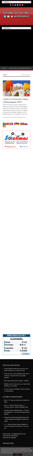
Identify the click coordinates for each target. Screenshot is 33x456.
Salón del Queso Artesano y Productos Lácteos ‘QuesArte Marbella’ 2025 (16, 406)
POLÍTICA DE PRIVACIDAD (10, 436)
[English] (10, 124)
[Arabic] (4, 124)
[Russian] (26, 124)
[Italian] (19, 124)
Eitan (5, 400)
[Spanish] (4, 126)
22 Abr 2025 (11, 117)
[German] (16, 124)
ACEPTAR (17, 454)
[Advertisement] (16, 48)
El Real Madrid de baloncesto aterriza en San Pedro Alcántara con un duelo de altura (16, 369)
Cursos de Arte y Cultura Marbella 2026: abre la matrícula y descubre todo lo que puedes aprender (16, 375)
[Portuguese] (23, 124)
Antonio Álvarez (21, 117)
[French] (13, 124)
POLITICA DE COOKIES (9, 438)
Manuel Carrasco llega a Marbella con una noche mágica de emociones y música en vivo (16, 426)
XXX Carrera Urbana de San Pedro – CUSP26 (16, 381)
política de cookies (18, 451)
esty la (6, 405)
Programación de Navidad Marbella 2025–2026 (16, 417)
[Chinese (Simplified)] (7, 124)
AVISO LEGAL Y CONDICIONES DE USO (14, 434)
